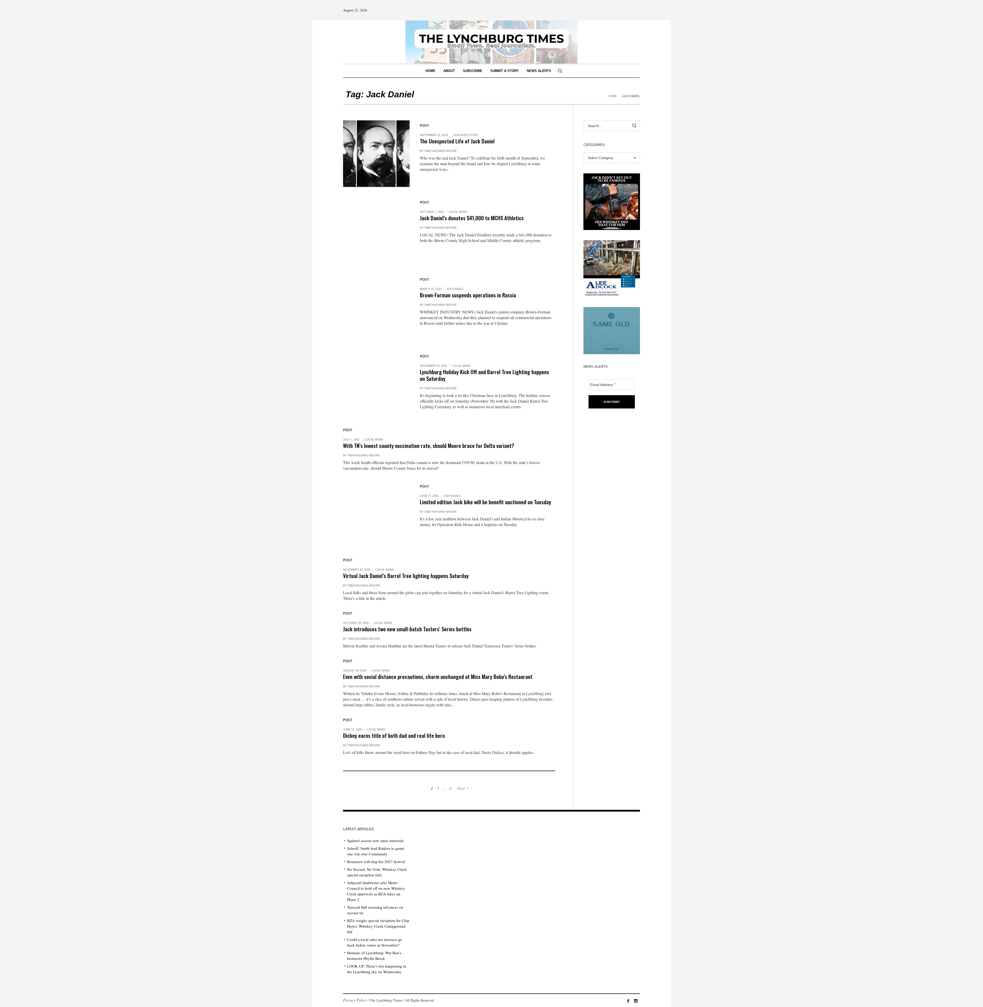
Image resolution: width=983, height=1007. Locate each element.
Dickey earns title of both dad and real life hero (394, 735)
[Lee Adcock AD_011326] (611, 267)
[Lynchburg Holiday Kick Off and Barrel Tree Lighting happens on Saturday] (376, 384)
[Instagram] (636, 1001)
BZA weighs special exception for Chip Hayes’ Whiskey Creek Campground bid (378, 926)
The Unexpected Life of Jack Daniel (457, 141)
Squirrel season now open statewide (375, 840)
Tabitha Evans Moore (440, 150)
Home (612, 96)
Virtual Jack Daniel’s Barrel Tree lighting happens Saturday (406, 576)
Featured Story (465, 135)
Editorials (455, 288)
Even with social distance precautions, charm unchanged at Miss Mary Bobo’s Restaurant (437, 676)
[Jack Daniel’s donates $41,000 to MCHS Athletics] (376, 230)
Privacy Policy (355, 1000)
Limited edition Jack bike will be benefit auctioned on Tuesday (485, 502)
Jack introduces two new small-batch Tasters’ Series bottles (407, 629)
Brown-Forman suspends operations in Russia (468, 295)
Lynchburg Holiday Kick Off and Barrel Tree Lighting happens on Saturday (484, 375)
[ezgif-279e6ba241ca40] (611, 330)
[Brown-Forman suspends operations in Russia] (376, 307)
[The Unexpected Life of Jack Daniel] (376, 153)
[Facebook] (628, 1001)
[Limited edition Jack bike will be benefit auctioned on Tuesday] (376, 514)
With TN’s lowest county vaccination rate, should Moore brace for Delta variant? (428, 445)
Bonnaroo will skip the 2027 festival (376, 861)
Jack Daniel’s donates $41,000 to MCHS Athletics (472, 218)
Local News (458, 211)
